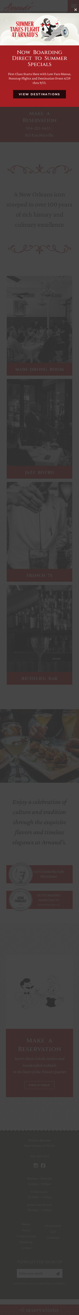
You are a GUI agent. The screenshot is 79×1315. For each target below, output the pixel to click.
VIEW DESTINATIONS (39, 94)
